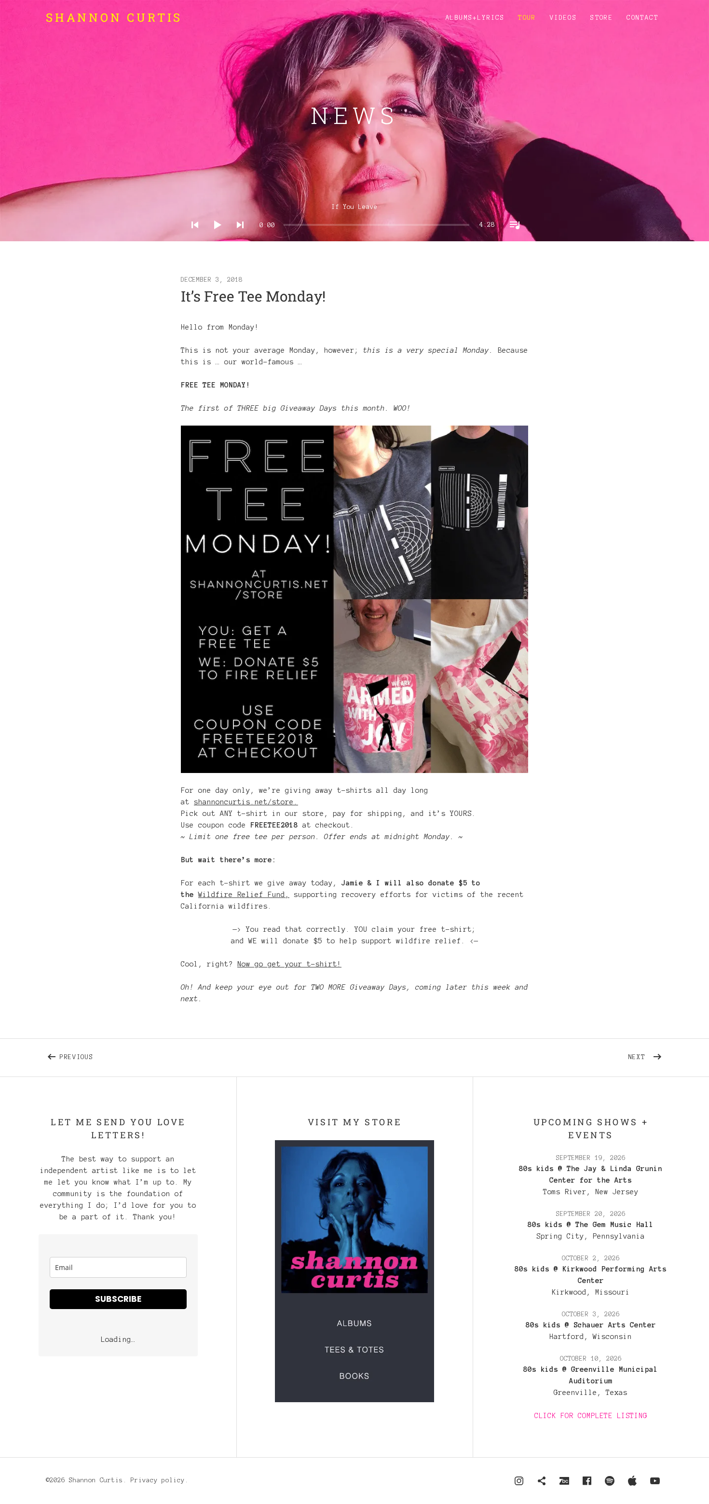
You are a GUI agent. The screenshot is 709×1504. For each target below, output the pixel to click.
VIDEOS (563, 17)
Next (645, 1055)
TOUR (527, 17)
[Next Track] (237, 237)
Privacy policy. (160, 1480)
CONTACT (642, 17)
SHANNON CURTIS (114, 17)
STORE (601, 17)
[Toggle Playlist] (512, 237)
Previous (181, 1055)
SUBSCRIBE (118, 1299)
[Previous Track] (192, 237)
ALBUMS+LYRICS (475, 17)
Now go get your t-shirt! (289, 964)
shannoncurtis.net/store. (246, 802)
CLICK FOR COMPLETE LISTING (590, 1416)
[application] (354, 217)
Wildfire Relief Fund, (243, 894)
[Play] (214, 237)
